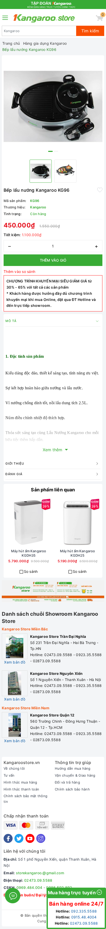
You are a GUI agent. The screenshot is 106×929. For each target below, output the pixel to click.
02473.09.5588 (38, 880)
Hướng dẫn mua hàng (73, 768)
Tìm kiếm (90, 30)
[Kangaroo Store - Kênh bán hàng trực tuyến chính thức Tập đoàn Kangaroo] (44, 18)
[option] (53, 106)
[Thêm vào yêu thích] (99, 190)
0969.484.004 (29, 887)
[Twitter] (18, 838)
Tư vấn (9, 775)
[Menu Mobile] (5, 17)
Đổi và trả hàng (67, 782)
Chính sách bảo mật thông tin (25, 799)
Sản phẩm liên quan (53, 489)
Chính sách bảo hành (72, 789)
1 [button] (50, 151)
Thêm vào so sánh (19, 271)
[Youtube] (29, 838)
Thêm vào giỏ (53, 260)
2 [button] (56, 151)
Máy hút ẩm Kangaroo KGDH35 (28, 553)
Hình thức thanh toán (21, 789)
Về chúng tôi (14, 768)
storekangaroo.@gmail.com (40, 873)
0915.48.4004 (84, 917)
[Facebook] (8, 838)
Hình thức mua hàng (20, 782)
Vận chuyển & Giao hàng (75, 775)
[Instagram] (40, 838)
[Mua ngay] (10, 522)
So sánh (31, 571)
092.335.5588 (84, 911)
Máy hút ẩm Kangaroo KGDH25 (77, 553)
